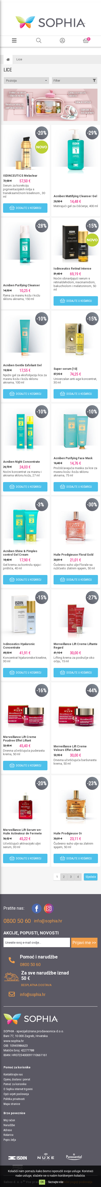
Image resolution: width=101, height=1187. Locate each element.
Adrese (8, 1130)
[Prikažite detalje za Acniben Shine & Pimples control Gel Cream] (25, 521)
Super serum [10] (65, 369)
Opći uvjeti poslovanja (16, 1094)
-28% (42, 226)
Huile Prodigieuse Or (68, 833)
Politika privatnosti (14, 1099)
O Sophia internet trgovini (18, 1089)
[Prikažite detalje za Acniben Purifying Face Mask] (75, 428)
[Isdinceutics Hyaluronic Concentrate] (25, 614)
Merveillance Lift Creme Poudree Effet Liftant (19, 738)
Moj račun (9, 1120)
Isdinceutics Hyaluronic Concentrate (19, 646)
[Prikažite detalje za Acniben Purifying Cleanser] (25, 242)
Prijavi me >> (84, 942)
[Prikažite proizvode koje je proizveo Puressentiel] (74, 1156)
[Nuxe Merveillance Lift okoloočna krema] (75, 614)
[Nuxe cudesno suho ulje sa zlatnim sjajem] (75, 799)
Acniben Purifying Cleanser (21, 285)
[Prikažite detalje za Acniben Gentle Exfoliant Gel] (25, 335)
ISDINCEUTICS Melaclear (20, 175)
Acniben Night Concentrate (21, 461)
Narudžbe (9, 1125)
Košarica (8, 1135)
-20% (42, 133)
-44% (92, 690)
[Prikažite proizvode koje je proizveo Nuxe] (46, 1156)
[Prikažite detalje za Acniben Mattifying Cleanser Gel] (75, 149)
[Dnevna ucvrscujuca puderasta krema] (25, 706)
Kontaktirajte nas (13, 1074)
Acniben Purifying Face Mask (73, 458)
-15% (92, 226)
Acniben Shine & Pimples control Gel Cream (20, 553)
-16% (42, 690)
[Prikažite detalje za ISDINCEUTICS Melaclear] (25, 149)
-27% (92, 597)
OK (42, 1182)
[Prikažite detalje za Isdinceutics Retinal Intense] (75, 242)
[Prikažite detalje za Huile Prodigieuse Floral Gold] (75, 521)
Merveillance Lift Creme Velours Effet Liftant (70, 748)
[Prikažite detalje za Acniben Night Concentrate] (25, 428)
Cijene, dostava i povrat (17, 1079)
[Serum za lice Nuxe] (25, 799)
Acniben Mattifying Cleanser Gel (75, 196)
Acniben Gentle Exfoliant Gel (22, 365)
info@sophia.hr (48, 920)
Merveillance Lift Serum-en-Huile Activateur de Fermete (22, 831)
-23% (92, 783)
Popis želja (10, 1139)
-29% (92, 133)
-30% (92, 505)
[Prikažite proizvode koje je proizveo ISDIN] (17, 1156)
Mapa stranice (12, 1104)
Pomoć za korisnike (15, 1084)
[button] (26, 80)
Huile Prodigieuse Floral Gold (73, 554)
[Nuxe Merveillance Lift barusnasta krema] (75, 706)
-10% (42, 319)
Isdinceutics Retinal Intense (72, 268)
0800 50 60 (30, 964)
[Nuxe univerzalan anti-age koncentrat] (75, 335)
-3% (40, 505)
